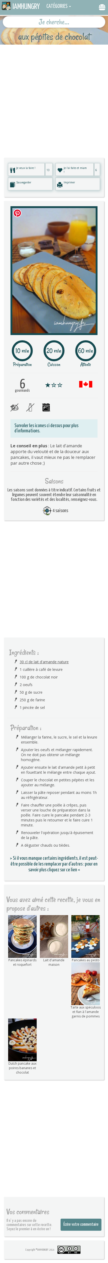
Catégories (57, 6)
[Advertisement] (54, 99)
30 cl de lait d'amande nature (44, 661)
